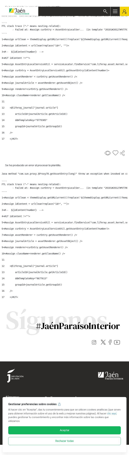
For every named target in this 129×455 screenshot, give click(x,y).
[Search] (105, 11)
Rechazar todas (64, 441)
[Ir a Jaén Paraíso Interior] (19, 11)
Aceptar (64, 430)
